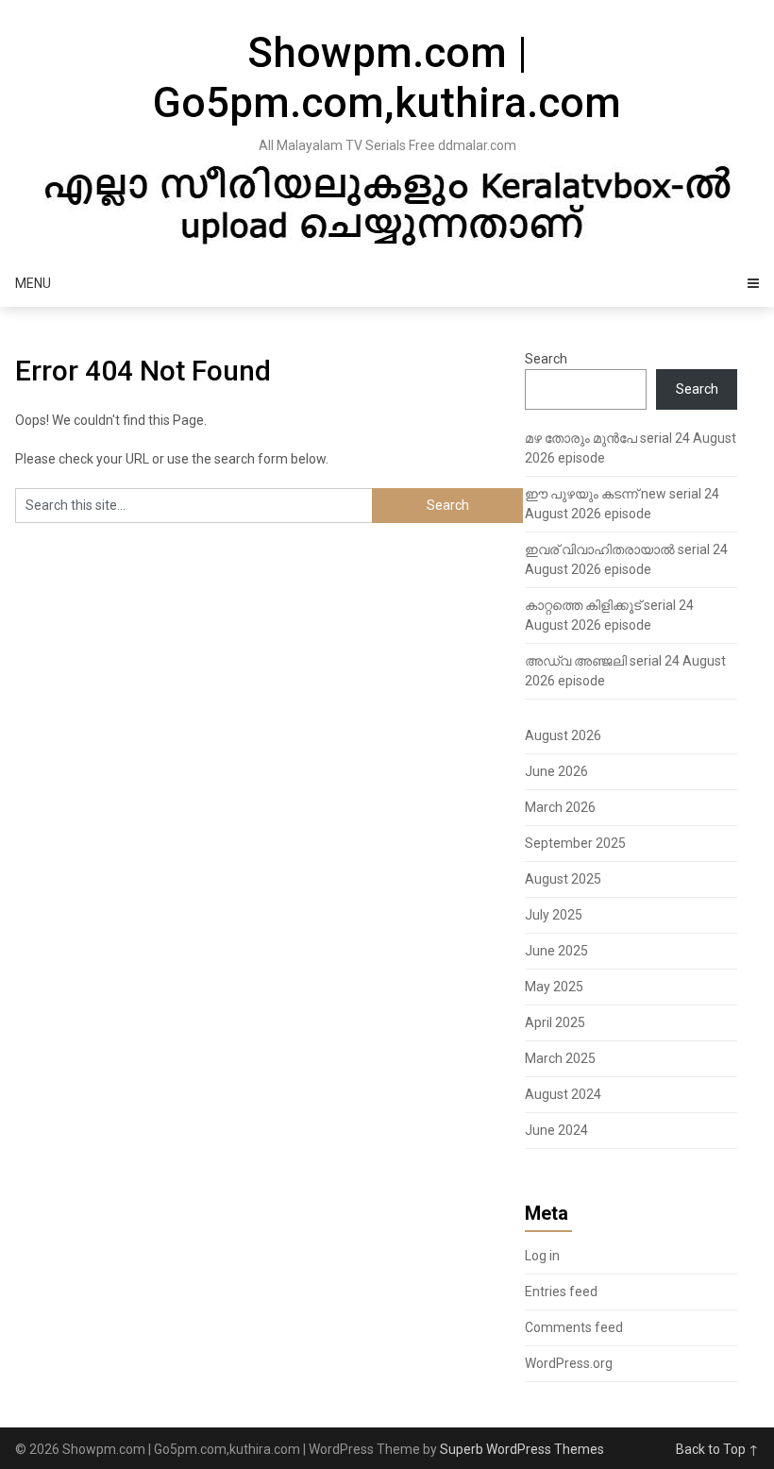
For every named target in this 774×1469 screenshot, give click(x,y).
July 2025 (553, 914)
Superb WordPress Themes (522, 1449)
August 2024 (563, 1094)
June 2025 (556, 950)
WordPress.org (569, 1363)
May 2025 (554, 986)
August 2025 (563, 878)
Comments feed (574, 1327)
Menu (33, 283)
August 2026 (563, 735)
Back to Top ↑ (717, 1449)
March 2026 (560, 807)
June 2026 (556, 771)
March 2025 (560, 1058)
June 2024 (556, 1130)
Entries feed (561, 1291)
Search (546, 358)
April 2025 (555, 1022)
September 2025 (575, 843)
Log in (542, 1255)
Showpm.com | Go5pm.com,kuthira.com (387, 77)
